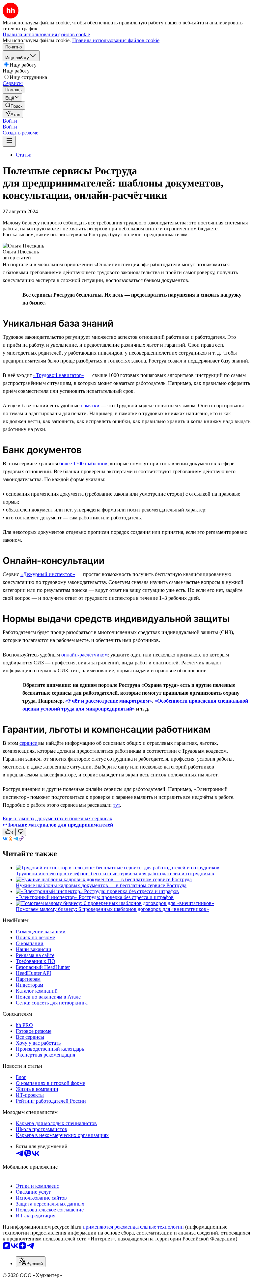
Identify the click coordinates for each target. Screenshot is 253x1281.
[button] (10, 121)
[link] (14, 106)
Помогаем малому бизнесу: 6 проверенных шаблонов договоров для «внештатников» (112, 909)
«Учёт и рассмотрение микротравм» (108, 701)
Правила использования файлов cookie (115, 40)
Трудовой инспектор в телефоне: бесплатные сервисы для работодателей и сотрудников (115, 873)
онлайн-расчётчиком (84, 654)
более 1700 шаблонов (83, 463)
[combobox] (30, 1261)
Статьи (24, 155)
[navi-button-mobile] (9, 141)
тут (116, 805)
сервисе (28, 743)
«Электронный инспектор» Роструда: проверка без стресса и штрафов (95, 897)
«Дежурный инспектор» (47, 574)
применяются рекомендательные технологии (133, 1227)
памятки (91, 405)
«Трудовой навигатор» (58, 375)
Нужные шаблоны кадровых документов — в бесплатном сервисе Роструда (101, 885)
